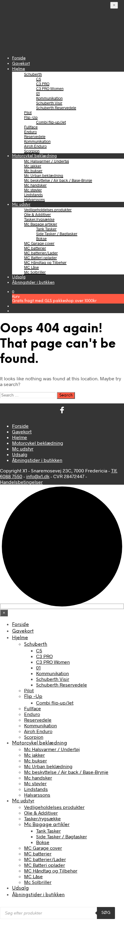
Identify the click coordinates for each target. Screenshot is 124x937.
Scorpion (31, 150)
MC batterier (35, 248)
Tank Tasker (46, 228)
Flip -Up (31, 117)
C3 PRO (42, 83)
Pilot (28, 112)
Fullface (31, 126)
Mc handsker (35, 185)
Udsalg (19, 277)
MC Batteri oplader (40, 257)
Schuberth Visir (49, 102)
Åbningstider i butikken (33, 283)
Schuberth (33, 74)
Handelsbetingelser (21, 482)
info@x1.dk (37, 476)
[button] (13, 291)
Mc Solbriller (35, 272)
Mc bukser (33, 170)
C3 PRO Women (50, 88)
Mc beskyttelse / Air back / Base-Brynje (58, 180)
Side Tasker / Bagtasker (56, 233)
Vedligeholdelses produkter (48, 209)
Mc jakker (32, 165)
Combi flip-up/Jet (51, 122)
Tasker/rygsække (39, 219)
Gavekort (21, 64)
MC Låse (31, 267)
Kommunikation (49, 98)
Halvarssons (34, 199)
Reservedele (34, 136)
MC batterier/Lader (41, 252)
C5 (38, 78)
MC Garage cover (39, 243)
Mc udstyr (21, 205)
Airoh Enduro (35, 146)
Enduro (30, 131)
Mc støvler (33, 189)
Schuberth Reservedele (56, 107)
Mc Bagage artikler (40, 224)
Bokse (41, 238)
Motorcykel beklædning (34, 156)
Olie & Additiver (37, 214)
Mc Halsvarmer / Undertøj (46, 161)
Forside (19, 58)
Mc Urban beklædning (43, 175)
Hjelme (18, 69)
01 (38, 93)
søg (105, 913)
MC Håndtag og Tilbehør (45, 262)
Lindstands (33, 194)
